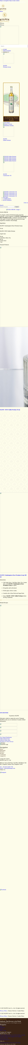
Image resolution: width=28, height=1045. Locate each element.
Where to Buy (3, 1030)
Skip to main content (14, 0)
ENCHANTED (4, 712)
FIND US (26, 202)
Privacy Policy (3, 1010)
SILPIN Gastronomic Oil (7, 174)
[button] (14, 23)
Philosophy (2, 1027)
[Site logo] (3, 10)
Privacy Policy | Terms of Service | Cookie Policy (10, 1042)
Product (1, 1029)
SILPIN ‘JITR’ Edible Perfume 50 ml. (10, 409)
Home (1, 749)
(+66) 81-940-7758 (4, 1038)
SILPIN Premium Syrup (7, 66)
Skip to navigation (4, 0)
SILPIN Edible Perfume (7, 139)
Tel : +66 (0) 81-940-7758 (6, 767)
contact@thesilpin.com (5, 1039)
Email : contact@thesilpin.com (7, 768)
